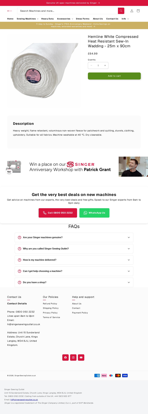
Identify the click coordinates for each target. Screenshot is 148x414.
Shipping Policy (51, 308)
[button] (27, 19)
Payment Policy (80, 312)
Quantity (92, 60)
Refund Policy (50, 303)
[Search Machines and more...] (121, 11)
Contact (76, 308)
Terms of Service (51, 317)
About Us (76, 303)
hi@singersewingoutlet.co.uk (24, 399)
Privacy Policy (50, 312)
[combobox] (70, 11)
